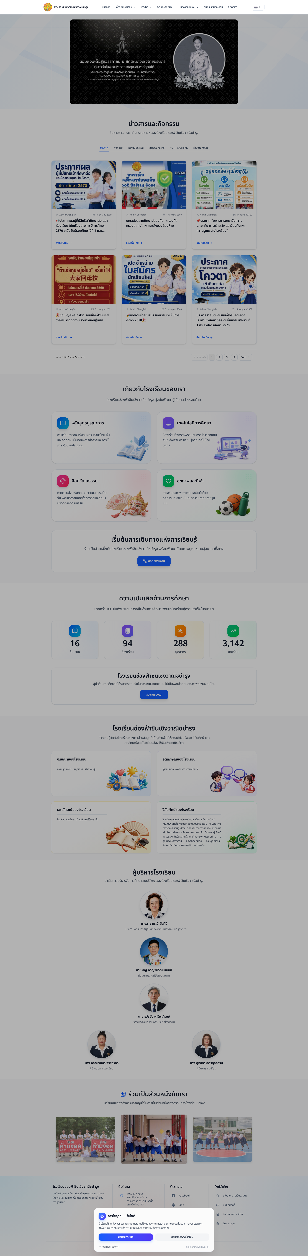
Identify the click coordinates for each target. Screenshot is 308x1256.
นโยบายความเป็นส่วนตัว (196, 1246)
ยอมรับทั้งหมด (126, 1237)
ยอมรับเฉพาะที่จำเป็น (182, 1237)
